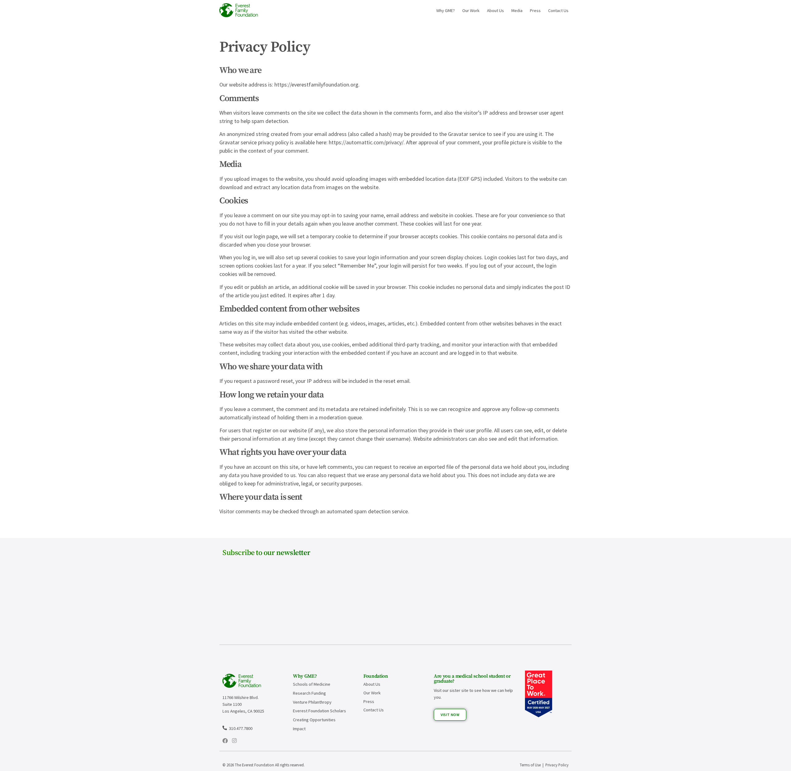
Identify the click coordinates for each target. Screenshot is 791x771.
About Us (495, 10)
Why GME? (445, 10)
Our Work (471, 10)
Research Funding (309, 693)
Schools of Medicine (311, 684)
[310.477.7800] (224, 727)
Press (535, 10)
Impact (299, 728)
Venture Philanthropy (312, 702)
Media (516, 10)
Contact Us (558, 10)
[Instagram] (234, 740)
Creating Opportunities (314, 719)
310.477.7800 (240, 728)
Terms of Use (530, 764)
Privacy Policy (557, 764)
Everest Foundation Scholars (319, 711)
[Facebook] (225, 740)
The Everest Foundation (254, 764)
